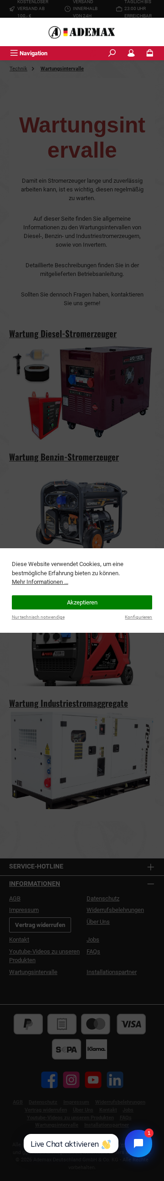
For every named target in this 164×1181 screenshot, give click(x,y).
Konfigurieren (138, 617)
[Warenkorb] (149, 53)
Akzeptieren (82, 602)
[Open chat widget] (138, 1143)
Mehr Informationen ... (40, 581)
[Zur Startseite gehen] (82, 32)
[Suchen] (112, 53)
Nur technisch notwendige (38, 617)
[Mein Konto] (131, 53)
